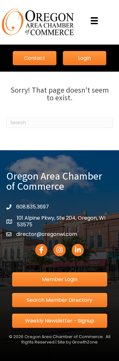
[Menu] (94, 21)
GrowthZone (85, 342)
